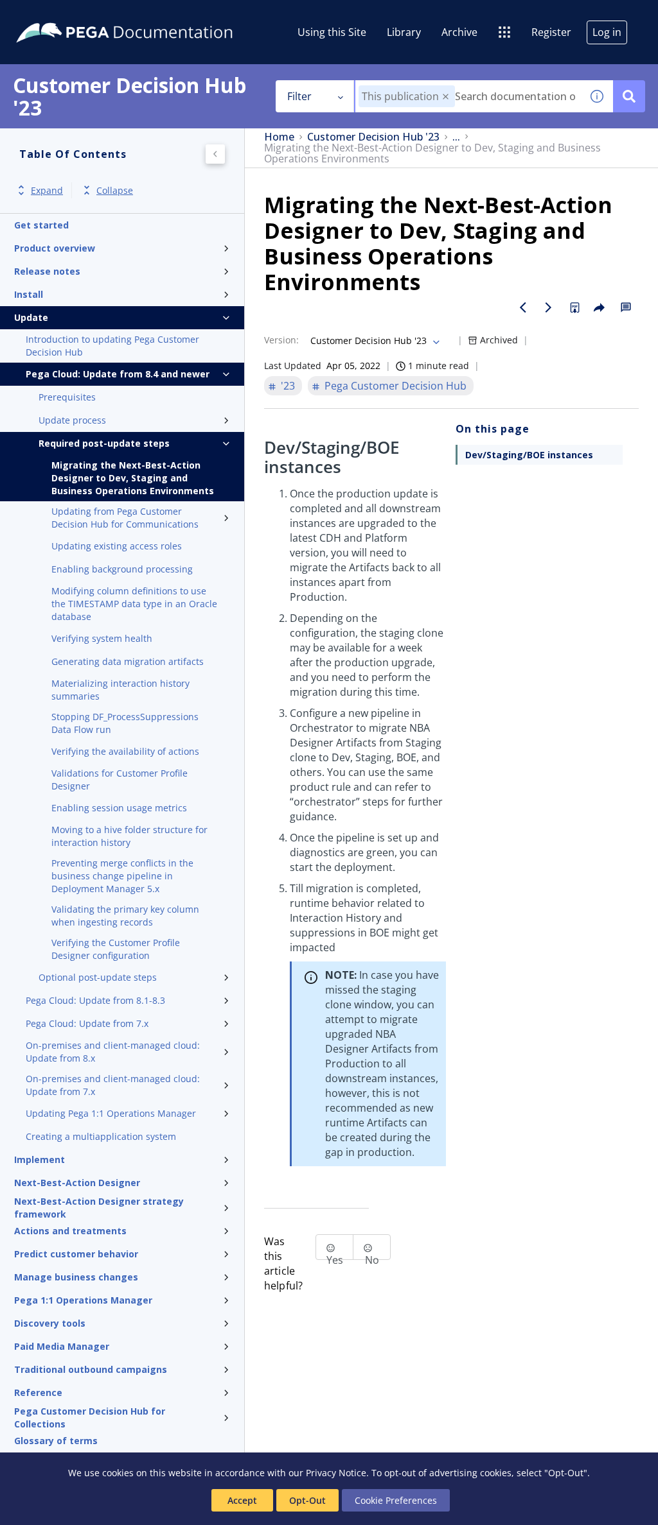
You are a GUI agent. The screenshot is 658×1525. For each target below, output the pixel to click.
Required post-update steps (104, 443)
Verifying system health (101, 638)
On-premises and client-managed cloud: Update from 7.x (113, 1085)
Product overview (54, 248)
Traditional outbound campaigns (90, 1369)
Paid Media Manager (61, 1346)
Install (28, 294)
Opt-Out (307, 1500)
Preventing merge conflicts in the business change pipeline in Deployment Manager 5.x (122, 876)
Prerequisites (67, 397)
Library (404, 32)
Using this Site (332, 32)
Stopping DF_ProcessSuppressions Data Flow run (125, 723)
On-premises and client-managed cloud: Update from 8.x (113, 1051)
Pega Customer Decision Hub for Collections (89, 1417)
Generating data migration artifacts (127, 661)
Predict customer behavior (76, 1254)
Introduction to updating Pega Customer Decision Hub (112, 345)
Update (31, 317)
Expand (47, 190)
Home (279, 137)
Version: (281, 340)
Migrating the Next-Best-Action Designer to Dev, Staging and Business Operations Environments (132, 478)
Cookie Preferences (396, 1500)
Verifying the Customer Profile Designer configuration (115, 948)
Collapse (114, 190)
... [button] (456, 137)
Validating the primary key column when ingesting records (125, 915)
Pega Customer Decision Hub (396, 386)
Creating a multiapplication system (101, 1136)
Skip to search (155, 15)
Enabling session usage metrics (119, 808)
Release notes (47, 271)
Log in (606, 32)
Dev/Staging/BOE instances (529, 455)
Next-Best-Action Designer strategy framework (99, 1207)
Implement (39, 1159)
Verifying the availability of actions (125, 751)
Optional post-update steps (98, 977)
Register (551, 32)
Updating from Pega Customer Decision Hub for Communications (125, 517)
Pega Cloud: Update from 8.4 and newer (117, 374)
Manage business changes (76, 1277)
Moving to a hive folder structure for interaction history (129, 836)
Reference (38, 1392)
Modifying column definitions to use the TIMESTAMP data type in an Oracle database (134, 604)
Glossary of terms (56, 1441)
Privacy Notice (336, 1473)
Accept (242, 1500)
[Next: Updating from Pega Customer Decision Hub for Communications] (549, 307)
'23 (288, 386)
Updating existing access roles (116, 546)
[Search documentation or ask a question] (629, 96)
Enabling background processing (122, 569)
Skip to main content (57, 15)
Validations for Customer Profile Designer (119, 779)
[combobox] (468, 96)
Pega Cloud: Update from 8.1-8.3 (95, 1000)
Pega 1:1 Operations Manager (83, 1300)
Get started (41, 225)
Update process (72, 420)
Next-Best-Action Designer (77, 1182)
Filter (299, 96)
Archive (459, 32)
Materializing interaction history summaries (120, 689)
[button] (445, 96)
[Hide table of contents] (215, 154)
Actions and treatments (70, 1231)
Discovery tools (49, 1323)
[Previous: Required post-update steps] (523, 307)
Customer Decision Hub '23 (373, 137)
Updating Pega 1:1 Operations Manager (111, 1113)
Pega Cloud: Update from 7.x (87, 1023)
